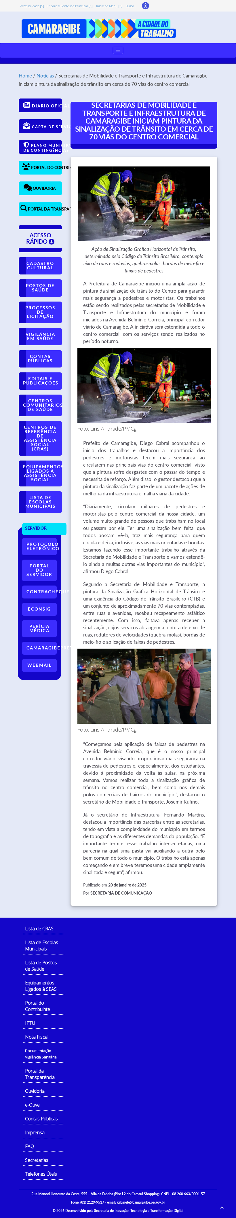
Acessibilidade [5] (32, 6)
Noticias (45, 75)
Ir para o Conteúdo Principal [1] (70, 6)
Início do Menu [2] (109, 6)
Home (25, 75)
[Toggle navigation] (118, 50)
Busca (130, 6)
